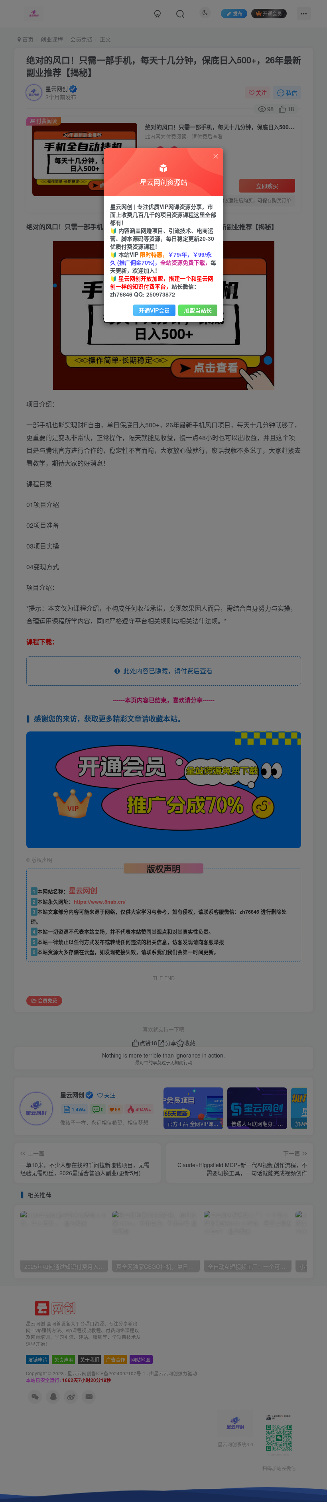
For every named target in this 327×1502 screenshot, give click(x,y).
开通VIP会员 (154, 310)
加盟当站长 (198, 310)
